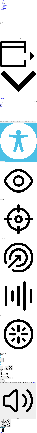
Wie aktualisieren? (34, 382)
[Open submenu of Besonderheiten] (4, 3)
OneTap (3, 160)
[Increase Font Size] (0, 355)
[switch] (0, 200)
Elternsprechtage (2, 98)
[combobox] (18, 122)
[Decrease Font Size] (0, 357)
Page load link (1, 120)
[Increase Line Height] (0, 362)
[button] (2, 360)
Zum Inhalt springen (2, 0)
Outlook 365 (2, 95)
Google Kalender (2, 94)
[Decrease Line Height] (0, 364)
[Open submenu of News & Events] (3, 9)
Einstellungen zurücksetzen (2, 427)
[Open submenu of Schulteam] (3, 7)
